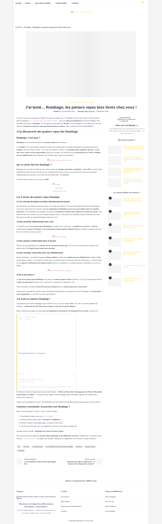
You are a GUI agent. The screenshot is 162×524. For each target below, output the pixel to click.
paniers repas (90, 447)
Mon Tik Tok (109, 501)
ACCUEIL (18, 27)
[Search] (145, 3)
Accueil (18, 3)
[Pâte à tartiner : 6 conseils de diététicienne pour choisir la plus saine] (114, 160)
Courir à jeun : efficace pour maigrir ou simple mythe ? (132, 213)
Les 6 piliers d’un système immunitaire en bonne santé (132, 200)
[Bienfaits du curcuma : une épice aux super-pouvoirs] (114, 229)
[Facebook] (132, 3)
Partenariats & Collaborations (71, 506)
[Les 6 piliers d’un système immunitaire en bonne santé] (114, 202)
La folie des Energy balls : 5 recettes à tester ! (132, 279)
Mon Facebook (110, 506)
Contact (63, 511)
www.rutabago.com (29, 438)
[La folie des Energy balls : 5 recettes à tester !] (114, 282)
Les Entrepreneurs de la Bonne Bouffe (59, 447)
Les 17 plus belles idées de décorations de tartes (131, 253)
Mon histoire (65, 501)
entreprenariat (37, 447)
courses (26, 447)
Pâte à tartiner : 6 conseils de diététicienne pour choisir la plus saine (133, 159)
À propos (75, 3)
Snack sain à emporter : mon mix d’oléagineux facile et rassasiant (133, 147)
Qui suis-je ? (65, 497)
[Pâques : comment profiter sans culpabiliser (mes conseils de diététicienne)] (114, 171)
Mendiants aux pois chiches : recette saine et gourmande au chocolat (133, 181)
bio (19, 447)
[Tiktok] (139, 3)
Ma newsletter (110, 511)
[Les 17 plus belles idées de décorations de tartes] (114, 255)
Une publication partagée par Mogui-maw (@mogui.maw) (38, 387)
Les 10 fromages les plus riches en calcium (134, 266)
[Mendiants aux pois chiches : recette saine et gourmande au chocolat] (114, 182)
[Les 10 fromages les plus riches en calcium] (114, 269)
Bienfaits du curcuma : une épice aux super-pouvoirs (133, 226)
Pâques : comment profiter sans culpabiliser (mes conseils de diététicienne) (133, 170)
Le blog (27, 3)
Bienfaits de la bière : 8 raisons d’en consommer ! (133, 239)
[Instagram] (134, 3)
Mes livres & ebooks (43, 3)
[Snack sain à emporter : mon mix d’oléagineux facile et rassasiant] (114, 149)
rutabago (21, 450)
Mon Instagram (110, 497)
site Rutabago (48, 416)
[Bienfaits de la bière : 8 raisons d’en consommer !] (114, 242)
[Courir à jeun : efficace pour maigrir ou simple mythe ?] (114, 215)
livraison (79, 447)
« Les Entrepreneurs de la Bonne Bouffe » (43, 121)
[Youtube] (136, 3)
